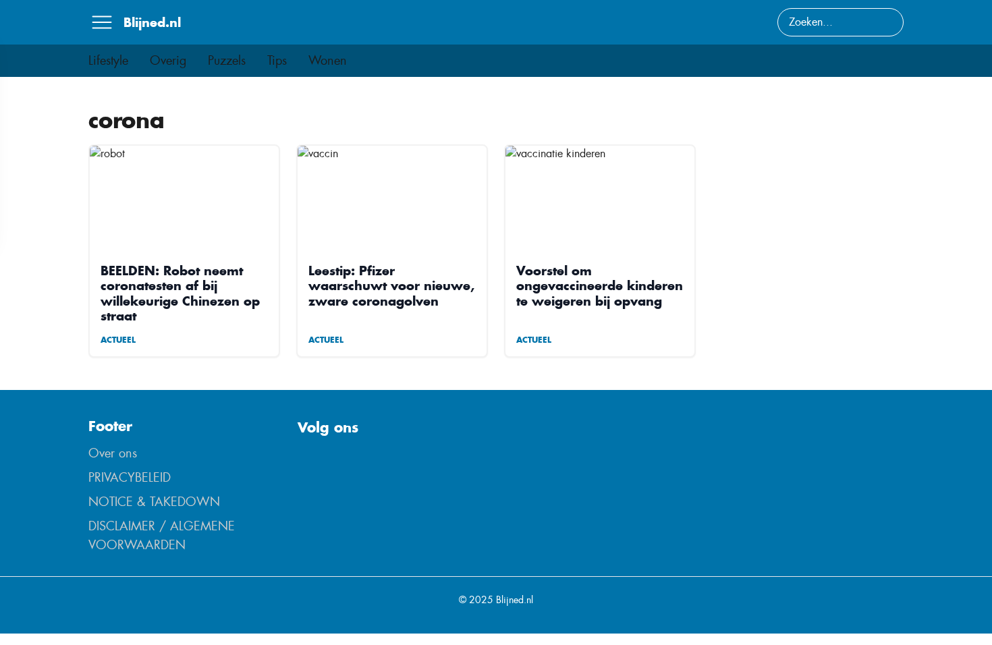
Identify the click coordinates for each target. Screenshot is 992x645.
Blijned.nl (152, 22)
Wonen (327, 61)
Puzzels (227, 61)
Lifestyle (108, 61)
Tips (277, 61)
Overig (168, 61)
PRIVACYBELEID (129, 478)
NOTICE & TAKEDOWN (154, 502)
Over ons (112, 453)
